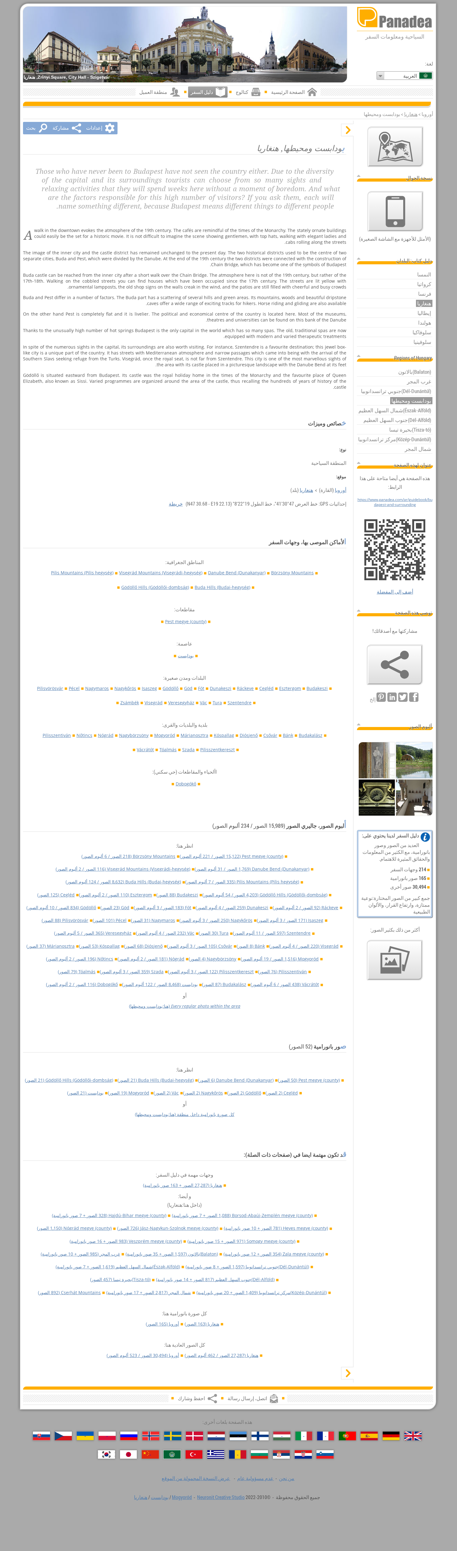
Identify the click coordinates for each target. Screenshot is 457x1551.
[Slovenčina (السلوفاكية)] (41, 1435)
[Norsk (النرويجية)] (151, 1435)
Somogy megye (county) (241, 1241)
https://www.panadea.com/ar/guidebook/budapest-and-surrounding (395, 502)
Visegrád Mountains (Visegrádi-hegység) (160, 573)
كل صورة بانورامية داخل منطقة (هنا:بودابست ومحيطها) (184, 1114)
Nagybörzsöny (134, 735)
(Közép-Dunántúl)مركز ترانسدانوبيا (261, 1292)
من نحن (286, 1478)
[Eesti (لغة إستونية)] (238, 1435)
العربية (410, 75)
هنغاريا (411, 114)
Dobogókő (186, 784)
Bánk (288, 735)
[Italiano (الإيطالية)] (304, 1435)
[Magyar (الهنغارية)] (282, 1435)
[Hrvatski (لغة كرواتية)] (303, 1454)
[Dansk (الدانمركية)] (194, 1435)
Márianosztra (194, 735)
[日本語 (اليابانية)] (128, 1454)
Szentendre (240, 703)
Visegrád (154, 703)
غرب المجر (80, 1254)
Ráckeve (245, 688)
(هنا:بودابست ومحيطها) (184, 1006)
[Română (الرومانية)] (238, 1454)
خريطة (176, 503)
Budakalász (310, 735)
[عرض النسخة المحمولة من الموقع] (395, 211)
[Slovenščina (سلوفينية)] (325, 1454)
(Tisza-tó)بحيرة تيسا (120, 1279)
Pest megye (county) (185, 621)
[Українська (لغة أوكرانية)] (85, 1435)
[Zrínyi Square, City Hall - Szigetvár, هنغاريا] (185, 44)
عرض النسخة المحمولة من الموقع (196, 1478)
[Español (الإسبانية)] (369, 1435)
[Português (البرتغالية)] (347, 1435)
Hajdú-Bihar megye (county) (109, 1215)
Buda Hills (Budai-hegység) (222, 587)
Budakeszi (317, 688)
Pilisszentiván (57, 735)
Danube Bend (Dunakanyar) (236, 573)
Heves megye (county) (276, 1228)
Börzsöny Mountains (292, 573)
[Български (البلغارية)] (259, 1454)
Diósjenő (249, 735)
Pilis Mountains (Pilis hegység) (82, 573)
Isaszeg (149, 688)
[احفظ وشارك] (394, 665)
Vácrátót (145, 749)
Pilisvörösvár (50, 688)
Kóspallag (224, 735)
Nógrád (105, 735)
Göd (188, 688)
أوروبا (340, 490)
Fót (201, 688)
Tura (217, 703)
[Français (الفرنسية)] (326, 1435)
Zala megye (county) (274, 1254)
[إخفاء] (347, 130)
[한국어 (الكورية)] (106, 1454)
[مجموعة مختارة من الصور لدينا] (394, 960)
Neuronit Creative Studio (221, 1497)
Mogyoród (164, 735)
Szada (188, 749)
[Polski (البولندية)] (107, 1435)
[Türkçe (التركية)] (194, 1454)
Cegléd (266, 688)
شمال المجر (148, 1292)
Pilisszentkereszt (217, 749)
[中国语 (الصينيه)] (150, 1454)
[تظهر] (347, 1373)
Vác (203, 703)
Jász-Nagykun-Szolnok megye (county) (167, 1228)
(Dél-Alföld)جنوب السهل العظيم (215, 1279)
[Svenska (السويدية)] (173, 1435)
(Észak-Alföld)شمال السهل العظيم (118, 1267)
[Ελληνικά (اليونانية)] (216, 1454)
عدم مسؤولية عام (255, 1478)
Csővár (270, 735)
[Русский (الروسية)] (129, 1435)
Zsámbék (129, 703)
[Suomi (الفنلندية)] (260, 1435)
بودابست (186, 656)
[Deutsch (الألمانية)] (391, 1435)
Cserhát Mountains (69, 1292)
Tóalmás (168, 749)
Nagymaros (97, 688)
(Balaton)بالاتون (172, 1254)
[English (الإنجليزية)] (413, 1435)
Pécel (74, 688)
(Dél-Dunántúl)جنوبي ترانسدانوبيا (247, 1267)
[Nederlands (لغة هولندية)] (216, 1435)
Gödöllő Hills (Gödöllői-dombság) (155, 587)
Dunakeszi (220, 688)
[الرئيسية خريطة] (395, 147)
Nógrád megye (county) (74, 1228)
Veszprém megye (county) (126, 1241)
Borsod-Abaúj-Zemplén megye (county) (242, 1215)
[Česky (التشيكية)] (63, 1435)
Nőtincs (84, 735)
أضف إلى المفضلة (395, 591)
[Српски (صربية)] (281, 1454)
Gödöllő (170, 688)
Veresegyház (181, 703)
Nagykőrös (125, 688)
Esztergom (290, 688)
